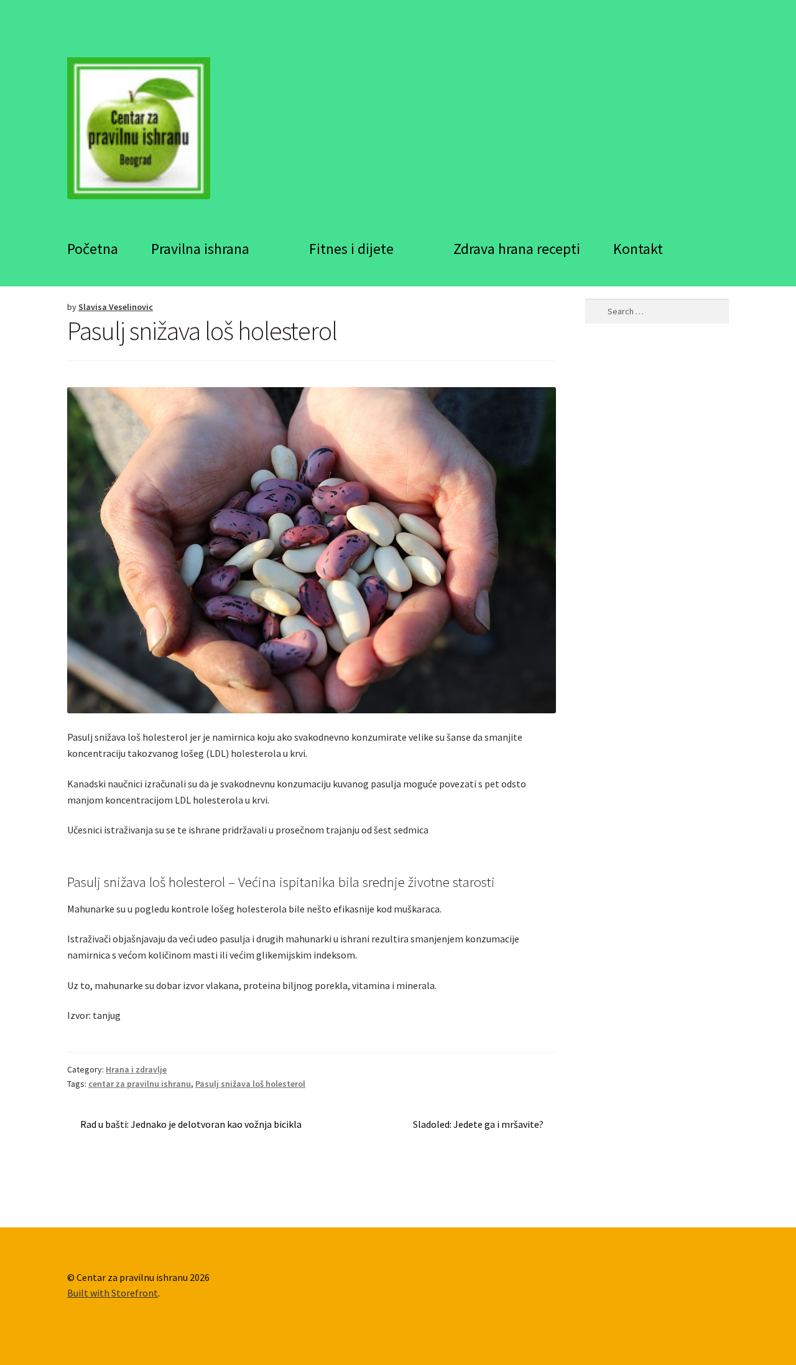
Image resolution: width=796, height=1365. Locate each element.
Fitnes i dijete (351, 248)
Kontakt (638, 248)
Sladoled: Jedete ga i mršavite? (478, 1125)
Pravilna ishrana (200, 248)
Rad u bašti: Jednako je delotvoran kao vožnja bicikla (191, 1125)
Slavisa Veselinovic (115, 306)
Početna (92, 248)
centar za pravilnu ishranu (139, 1083)
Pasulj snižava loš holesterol (250, 1083)
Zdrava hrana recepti (516, 248)
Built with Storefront (112, 1293)
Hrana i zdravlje (136, 1069)
